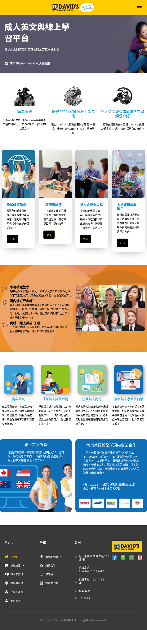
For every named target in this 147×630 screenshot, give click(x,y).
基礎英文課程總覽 (55, 399)
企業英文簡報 (92, 399)
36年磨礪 (24, 112)
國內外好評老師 (21, 301)
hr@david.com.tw (91, 571)
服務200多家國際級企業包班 (73, 114)
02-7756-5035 (29, 63)
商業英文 (18, 399)
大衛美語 (44, 63)
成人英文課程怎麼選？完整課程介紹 (122, 114)
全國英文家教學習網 (128, 399)
